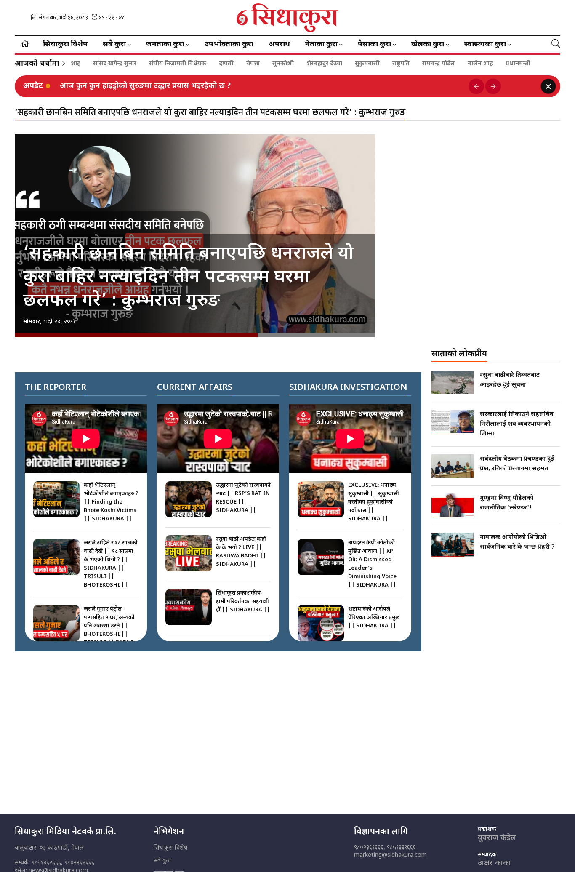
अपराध (279, 44)
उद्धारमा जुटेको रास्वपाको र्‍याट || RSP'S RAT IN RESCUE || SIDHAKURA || (243, 498)
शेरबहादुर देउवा (298, 64)
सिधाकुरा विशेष (65, 44)
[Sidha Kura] (288, 17)
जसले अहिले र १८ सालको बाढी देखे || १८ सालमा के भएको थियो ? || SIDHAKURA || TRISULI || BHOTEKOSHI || (111, 564)
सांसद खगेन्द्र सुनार (88, 64)
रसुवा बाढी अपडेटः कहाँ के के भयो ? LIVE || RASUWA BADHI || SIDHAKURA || (241, 552)
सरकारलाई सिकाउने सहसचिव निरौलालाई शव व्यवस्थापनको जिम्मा (517, 424)
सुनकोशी (256, 64)
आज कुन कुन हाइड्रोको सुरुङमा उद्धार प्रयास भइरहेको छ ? (145, 86)
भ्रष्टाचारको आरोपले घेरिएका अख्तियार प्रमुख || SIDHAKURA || (374, 617)
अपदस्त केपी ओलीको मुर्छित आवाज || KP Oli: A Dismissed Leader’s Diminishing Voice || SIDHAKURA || (372, 564)
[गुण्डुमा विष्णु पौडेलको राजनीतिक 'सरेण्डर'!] (452, 505)
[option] (261, 86)
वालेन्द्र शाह (529, 64)
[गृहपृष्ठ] (25, 44)
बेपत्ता (226, 64)
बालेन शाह (453, 64)
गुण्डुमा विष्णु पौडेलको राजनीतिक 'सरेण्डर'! (506, 503)
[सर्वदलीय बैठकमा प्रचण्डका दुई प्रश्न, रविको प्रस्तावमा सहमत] (452, 466)
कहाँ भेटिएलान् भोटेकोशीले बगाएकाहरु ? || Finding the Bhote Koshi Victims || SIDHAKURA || (111, 502)
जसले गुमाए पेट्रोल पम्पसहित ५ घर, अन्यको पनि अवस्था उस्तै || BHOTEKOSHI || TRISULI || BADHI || (109, 630)
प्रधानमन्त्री (491, 64)
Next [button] (493, 86)
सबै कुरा (162, 861)
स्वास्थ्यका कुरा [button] (485, 44)
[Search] (555, 45)
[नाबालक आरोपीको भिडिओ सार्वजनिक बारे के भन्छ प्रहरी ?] (452, 544)
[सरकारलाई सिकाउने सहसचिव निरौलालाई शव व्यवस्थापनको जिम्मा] (452, 421)
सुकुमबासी (340, 64)
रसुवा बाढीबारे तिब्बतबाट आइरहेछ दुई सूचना (510, 380)
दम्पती (199, 64)
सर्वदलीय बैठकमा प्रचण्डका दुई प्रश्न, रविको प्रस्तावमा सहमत (517, 464)
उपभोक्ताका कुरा (229, 44)
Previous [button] (476, 86)
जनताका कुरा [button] (165, 44)
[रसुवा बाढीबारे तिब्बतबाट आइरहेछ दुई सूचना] (452, 382)
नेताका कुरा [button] (321, 44)
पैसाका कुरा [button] (374, 44)
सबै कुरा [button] (114, 44)
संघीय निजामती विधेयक (151, 64)
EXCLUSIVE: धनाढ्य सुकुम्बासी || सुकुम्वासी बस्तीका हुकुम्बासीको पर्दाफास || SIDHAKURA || (373, 502)
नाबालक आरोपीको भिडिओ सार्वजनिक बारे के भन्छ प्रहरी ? (517, 542)
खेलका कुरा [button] (427, 44)
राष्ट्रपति (374, 64)
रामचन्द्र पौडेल (412, 64)
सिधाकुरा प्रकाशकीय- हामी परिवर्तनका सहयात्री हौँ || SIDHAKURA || (243, 601)
